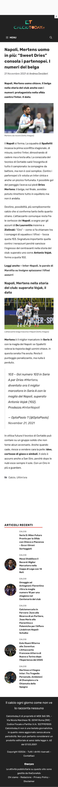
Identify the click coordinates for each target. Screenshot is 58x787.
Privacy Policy (41, 777)
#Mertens (30, 380)
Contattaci (29, 755)
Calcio (11, 477)
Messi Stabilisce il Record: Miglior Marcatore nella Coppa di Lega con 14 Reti (30, 565)
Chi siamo (13, 777)
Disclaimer (29, 781)
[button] (51, 37)
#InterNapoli (31, 407)
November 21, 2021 (21, 423)
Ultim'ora (22, 477)
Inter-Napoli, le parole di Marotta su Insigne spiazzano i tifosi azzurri (28, 270)
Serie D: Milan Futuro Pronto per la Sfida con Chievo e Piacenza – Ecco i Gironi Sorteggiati (31, 542)
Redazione (26, 777)
